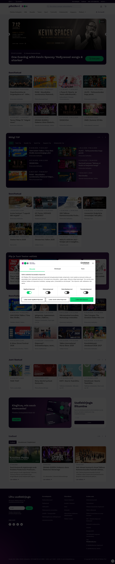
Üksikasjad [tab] (57, 268)
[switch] (48, 292)
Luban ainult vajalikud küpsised (33, 299)
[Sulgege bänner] (93, 263)
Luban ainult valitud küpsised (57, 299)
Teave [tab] (83, 268)
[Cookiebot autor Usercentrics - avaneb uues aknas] (82, 263)
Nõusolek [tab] (32, 269)
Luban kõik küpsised (82, 299)
